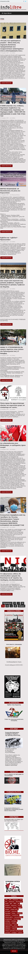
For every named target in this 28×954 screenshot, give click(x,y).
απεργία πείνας (14, 909)
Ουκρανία (7, 905)
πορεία (20, 926)
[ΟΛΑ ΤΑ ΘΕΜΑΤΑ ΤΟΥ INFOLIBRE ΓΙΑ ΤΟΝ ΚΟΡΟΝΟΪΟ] (11, 783)
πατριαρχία (14, 926)
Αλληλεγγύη (15, 899)
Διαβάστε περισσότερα (11, 765)
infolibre (13, 52)
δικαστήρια (7, 913)
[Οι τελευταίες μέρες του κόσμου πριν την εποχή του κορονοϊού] (11, 829)
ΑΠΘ (10, 899)
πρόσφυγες (8, 928)
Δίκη (6, 901)
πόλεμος (14, 928)
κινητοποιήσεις (8, 924)
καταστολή (7, 923)
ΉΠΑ (6, 899)
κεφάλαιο (14, 923)
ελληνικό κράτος (9, 917)
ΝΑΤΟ (15, 903)
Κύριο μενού (7, 13)
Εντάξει (14, 951)
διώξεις (13, 913)
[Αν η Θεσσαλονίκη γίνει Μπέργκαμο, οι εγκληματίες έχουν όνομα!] (13, 433)
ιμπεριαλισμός (8, 919)
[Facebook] (23, 1)
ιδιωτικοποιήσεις (18, 917)
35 (7, 606)
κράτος (15, 924)
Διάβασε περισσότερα (6, 82)
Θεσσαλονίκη (19, 901)
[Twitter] (26, 1)
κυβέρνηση (7, 926)
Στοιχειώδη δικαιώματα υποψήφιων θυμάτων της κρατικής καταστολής (12, 734)
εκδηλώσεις (8, 915)
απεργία (7, 909)
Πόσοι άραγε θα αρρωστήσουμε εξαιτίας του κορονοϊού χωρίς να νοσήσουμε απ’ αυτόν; (12, 405)
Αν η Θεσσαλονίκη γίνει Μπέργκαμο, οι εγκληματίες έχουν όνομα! (13, 445)
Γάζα (21, 899)
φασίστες (20, 932)
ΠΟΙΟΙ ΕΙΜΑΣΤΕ (10, 644)
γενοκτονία (14, 911)
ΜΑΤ (11, 903)
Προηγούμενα (7, 603)
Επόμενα (21, 606)
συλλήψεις (14, 932)
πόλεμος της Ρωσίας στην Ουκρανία (13, 930)
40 (15, 606)
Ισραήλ (6, 903)
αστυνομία (7, 911)
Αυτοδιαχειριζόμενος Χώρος (14, 662)
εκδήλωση (19, 913)
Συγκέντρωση (8, 907)
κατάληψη (7, 921)
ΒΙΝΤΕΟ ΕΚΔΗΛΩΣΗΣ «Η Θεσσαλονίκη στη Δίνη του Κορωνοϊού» (10, 191)
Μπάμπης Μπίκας (16, 194)
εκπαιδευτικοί (15, 915)
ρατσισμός (7, 932)
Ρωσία (19, 905)
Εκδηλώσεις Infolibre (14, 611)
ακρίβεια (20, 907)
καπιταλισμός (17, 919)
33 (22, 603)
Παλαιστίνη (13, 905)
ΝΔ (18, 903)
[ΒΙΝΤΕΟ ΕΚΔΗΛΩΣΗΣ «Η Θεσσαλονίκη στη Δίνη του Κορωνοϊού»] (13, 179)
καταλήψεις (14, 921)
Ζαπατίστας (11, 901)
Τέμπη (14, 907)
